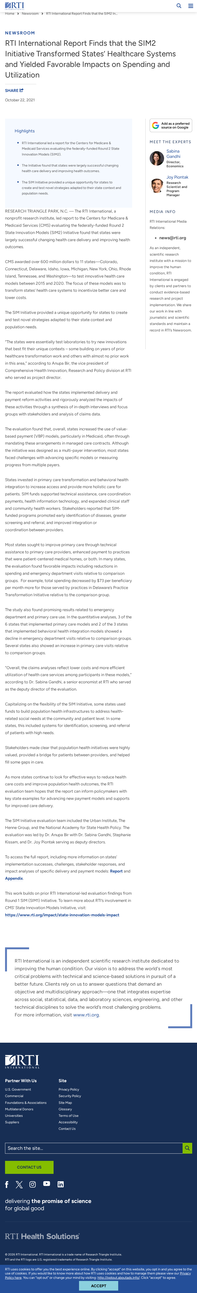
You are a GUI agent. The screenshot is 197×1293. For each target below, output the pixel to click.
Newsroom (30, 13)
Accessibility (68, 1122)
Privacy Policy (69, 1089)
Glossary (65, 1109)
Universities (14, 1116)
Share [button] (12, 90)
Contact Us (67, 1129)
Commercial (14, 1096)
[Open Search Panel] (179, 5)
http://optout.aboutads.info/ (119, 1278)
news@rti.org (172, 237)
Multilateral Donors (19, 1109)
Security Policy (70, 1096)
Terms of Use (69, 1116)
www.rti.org (86, 1015)
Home (9, 13)
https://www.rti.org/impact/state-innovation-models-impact (62, 914)
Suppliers (12, 1122)
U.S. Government (18, 1089)
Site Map (65, 1103)
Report (116, 871)
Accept (104, 1285)
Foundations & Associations (26, 1103)
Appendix (14, 878)
